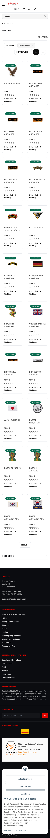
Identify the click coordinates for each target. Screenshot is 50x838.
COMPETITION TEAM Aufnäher (12, 229)
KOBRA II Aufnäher (34, 469)
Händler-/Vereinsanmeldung (13, 614)
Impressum (8, 830)
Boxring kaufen (8, 646)
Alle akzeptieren (25, 779)
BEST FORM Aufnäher (9, 132)
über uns (5, 625)
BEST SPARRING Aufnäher (11, 180)
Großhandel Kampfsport (12, 660)
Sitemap (5, 670)
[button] (24, 9)
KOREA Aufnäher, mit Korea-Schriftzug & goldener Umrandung (36, 517)
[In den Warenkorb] (45, 715)
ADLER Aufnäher (12, 83)
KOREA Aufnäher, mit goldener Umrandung (11, 517)
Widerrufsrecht (8, 677)
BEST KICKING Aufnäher (35, 132)
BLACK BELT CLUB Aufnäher (37, 180)
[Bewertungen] (12, 95)
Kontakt (5, 632)
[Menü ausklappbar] (3, 3)
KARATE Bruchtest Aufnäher (34, 421)
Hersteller (25, 45)
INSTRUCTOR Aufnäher (35, 373)
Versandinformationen (11, 639)
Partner (5, 618)
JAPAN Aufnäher (12, 420)
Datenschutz (21, 830)
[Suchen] (45, 16)
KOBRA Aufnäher (12, 468)
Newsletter (6, 642)
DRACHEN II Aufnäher (9, 325)
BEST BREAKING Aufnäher (36, 84)
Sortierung (22, 52)
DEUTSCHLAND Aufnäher (36, 277)
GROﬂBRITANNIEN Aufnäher (37, 325)
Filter (11, 45)
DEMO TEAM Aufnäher (9, 277)
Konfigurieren (25, 786)
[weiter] (45, 545)
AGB (4, 667)
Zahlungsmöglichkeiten (11, 635)
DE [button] (15, 9)
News (4, 628)
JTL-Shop (13, 835)
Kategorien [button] (8, 556)
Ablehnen (25, 794)
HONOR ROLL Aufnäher (10, 373)
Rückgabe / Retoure (10, 621)
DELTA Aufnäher (37, 228)
